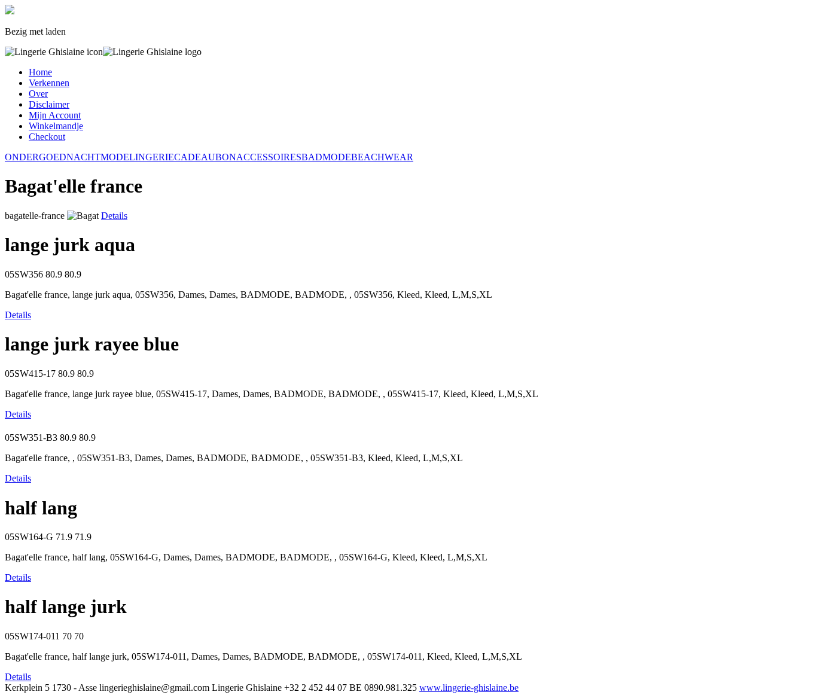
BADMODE (326, 157)
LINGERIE (151, 157)
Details (114, 216)
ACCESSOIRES (268, 157)
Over (38, 94)
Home (40, 72)
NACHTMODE (97, 157)
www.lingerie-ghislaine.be (469, 687)
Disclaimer (49, 104)
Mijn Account (55, 115)
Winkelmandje (56, 126)
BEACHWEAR (382, 157)
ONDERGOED (35, 157)
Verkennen (49, 83)
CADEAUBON (205, 157)
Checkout (47, 137)
